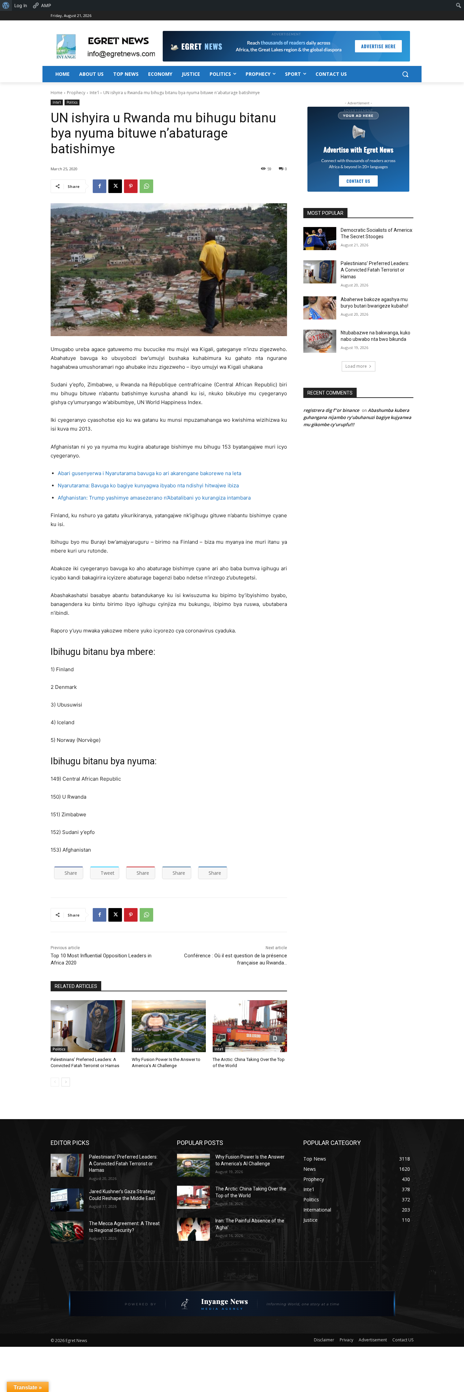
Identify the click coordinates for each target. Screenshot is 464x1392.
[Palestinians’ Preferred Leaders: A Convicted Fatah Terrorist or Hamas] (88, 1026)
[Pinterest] (131, 186)
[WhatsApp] (146, 186)
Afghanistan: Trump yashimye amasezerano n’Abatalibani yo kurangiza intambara (154, 497)
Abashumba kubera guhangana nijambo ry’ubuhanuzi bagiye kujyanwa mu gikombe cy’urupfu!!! (357, 417)
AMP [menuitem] (46, 5)
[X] (115, 186)
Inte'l (94, 92)
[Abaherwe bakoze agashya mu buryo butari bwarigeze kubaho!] (319, 307)
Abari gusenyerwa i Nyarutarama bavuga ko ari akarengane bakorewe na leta (149, 473)
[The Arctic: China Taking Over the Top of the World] (250, 1026)
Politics (72, 102)
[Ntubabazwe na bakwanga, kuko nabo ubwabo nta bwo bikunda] (319, 341)
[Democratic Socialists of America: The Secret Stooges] (319, 238)
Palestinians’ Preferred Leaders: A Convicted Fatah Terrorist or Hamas (375, 270)
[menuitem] (6, 5)
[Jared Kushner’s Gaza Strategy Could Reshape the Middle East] (67, 1200)
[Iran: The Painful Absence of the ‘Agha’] (193, 1229)
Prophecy (76, 92)
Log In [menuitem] (20, 5)
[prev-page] (55, 1082)
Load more (356, 366)
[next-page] (65, 1082)
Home (57, 92)
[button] (405, 74)
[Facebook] (99, 186)
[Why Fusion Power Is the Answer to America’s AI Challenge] (169, 1026)
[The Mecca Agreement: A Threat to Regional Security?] (67, 1231)
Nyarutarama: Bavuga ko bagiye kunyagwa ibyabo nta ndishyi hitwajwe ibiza (148, 485)
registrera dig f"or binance (331, 410)
